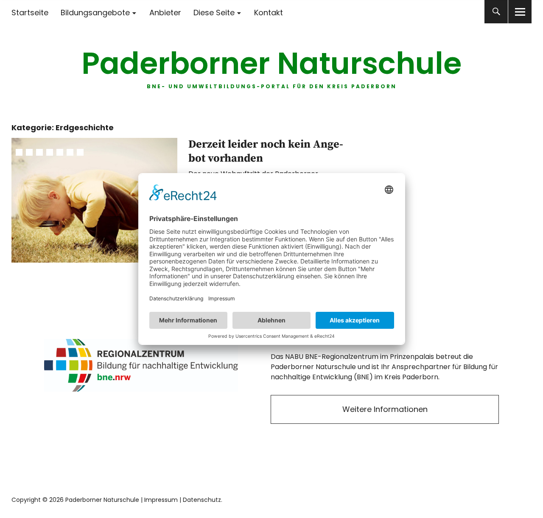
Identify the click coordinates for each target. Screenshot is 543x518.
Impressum (161, 500)
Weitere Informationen (385, 409)
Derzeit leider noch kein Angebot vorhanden (265, 151)
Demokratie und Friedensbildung (29, 152)
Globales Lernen (49, 152)
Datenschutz (202, 500)
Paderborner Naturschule (271, 63)
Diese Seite (214, 12)
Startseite (29, 12)
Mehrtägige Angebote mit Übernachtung (70, 152)
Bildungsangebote (95, 12)
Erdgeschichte (39, 152)
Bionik (19, 152)
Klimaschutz (59, 152)
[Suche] (496, 11)
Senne (80, 152)
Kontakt (268, 12)
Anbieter (165, 12)
